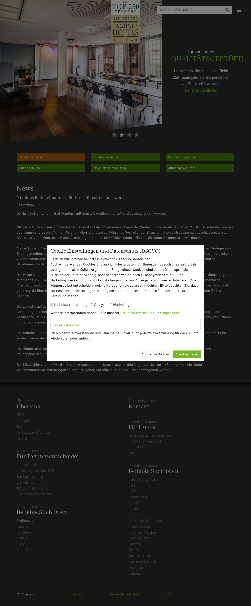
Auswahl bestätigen (155, 354)
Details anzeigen (67, 324)
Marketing (121, 304)
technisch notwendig (70, 304)
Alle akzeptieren (187, 354)
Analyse (100, 304)
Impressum (171, 313)
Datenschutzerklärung (137, 313)
